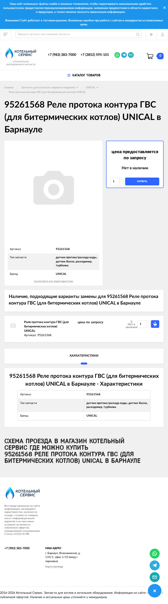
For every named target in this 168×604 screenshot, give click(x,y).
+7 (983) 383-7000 (62, 54)
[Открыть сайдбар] (5, 34)
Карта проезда (54, 566)
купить (142, 181)
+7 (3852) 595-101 (94, 54)
